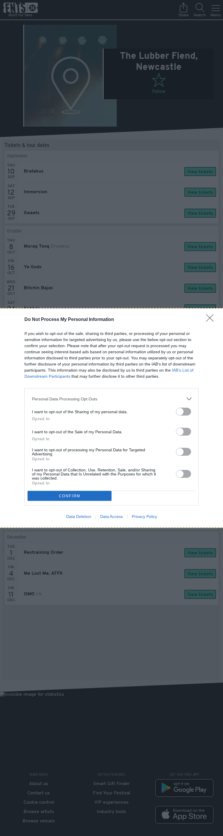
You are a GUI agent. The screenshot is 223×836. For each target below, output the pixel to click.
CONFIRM (69, 496)
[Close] (211, 319)
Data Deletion (78, 516)
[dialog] (111, 418)
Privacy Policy (144, 516)
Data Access (111, 516)
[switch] (183, 412)
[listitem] (111, 399)
